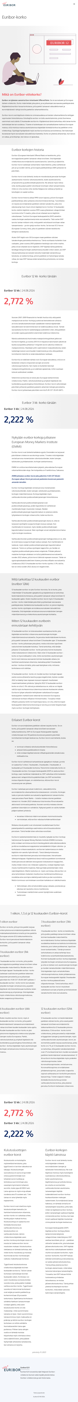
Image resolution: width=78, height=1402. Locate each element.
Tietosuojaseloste (39, 1393)
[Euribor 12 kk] (8, 4)
